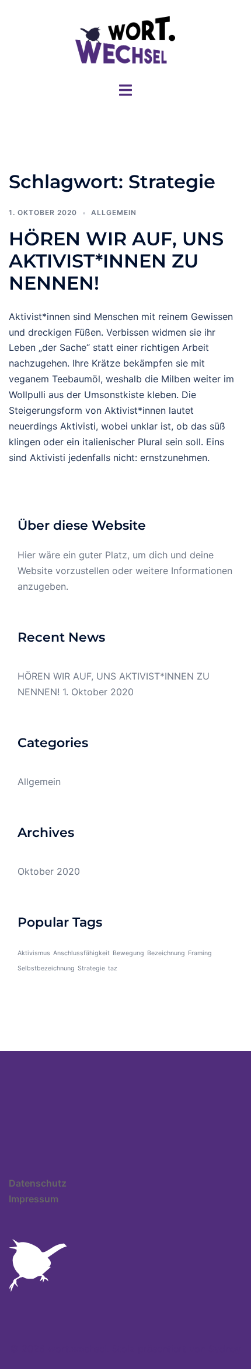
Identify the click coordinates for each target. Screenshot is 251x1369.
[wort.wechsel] (125, 39)
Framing (200, 953)
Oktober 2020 (49, 871)
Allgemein (114, 212)
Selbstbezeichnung (46, 968)
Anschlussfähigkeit (81, 953)
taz (112, 968)
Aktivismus (34, 953)
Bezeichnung (166, 953)
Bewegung (128, 953)
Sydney (224, 1348)
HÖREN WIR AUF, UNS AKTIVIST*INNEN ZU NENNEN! (116, 261)
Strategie (91, 968)
